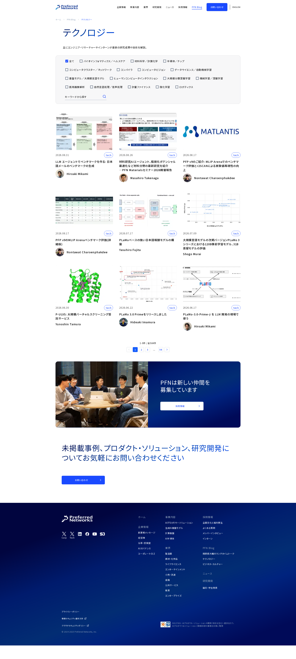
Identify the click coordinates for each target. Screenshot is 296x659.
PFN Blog (71, 19)
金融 (167, 580)
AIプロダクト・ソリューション (179, 522)
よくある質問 (209, 528)
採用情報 (208, 517)
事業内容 (170, 517)
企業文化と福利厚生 (213, 522)
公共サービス (171, 585)
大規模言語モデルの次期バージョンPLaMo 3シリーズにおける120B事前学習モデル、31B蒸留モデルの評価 (211, 244)
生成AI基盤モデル (174, 528)
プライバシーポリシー (71, 611)
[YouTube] (94, 534)
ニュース (207, 573)
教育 (167, 590)
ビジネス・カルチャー (213, 564)
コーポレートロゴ (146, 553)
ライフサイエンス (173, 564)
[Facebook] (87, 534)
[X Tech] (72, 535)
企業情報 (143, 527)
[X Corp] (64, 535)
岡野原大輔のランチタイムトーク (218, 553)
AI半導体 (169, 538)
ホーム (58, 19)
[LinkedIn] (80, 534)
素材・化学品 (171, 558)
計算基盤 (169, 533)
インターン (208, 538)
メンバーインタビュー (213, 533)
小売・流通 (170, 574)
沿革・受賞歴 (144, 543)
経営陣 (141, 537)
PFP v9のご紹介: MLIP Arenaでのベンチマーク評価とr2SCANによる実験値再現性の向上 (211, 166)
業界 (168, 548)
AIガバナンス (144, 548)
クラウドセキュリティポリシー (74, 625)
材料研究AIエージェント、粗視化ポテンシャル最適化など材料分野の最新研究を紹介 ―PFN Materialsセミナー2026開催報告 (147, 166)
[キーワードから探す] (105, 97)
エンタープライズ (173, 595)
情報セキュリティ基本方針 (72, 618)
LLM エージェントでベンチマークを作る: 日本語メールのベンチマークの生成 (84, 164)
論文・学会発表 (210, 587)
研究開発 (208, 581)
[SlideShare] (102, 534)
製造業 (168, 553)
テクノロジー (209, 558)
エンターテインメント (175, 569)
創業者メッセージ (146, 532)
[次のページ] (166, 349)
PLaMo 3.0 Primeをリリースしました (143, 314)
